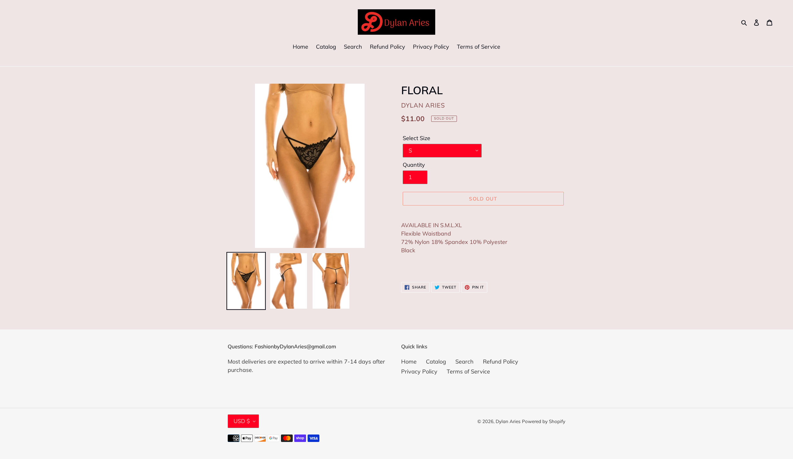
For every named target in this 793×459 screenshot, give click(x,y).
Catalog (436, 361)
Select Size (416, 138)
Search (464, 361)
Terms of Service (468, 371)
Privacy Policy (419, 371)
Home (409, 361)
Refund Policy (500, 361)
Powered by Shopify (543, 421)
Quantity (414, 164)
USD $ (242, 421)
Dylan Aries (508, 421)
